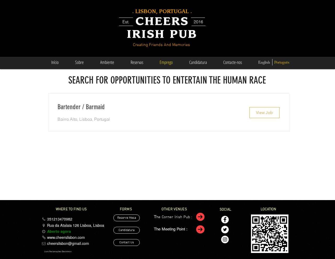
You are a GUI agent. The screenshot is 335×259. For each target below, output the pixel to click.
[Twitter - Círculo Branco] (225, 229)
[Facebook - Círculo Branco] (225, 219)
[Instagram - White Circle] (225, 239)
